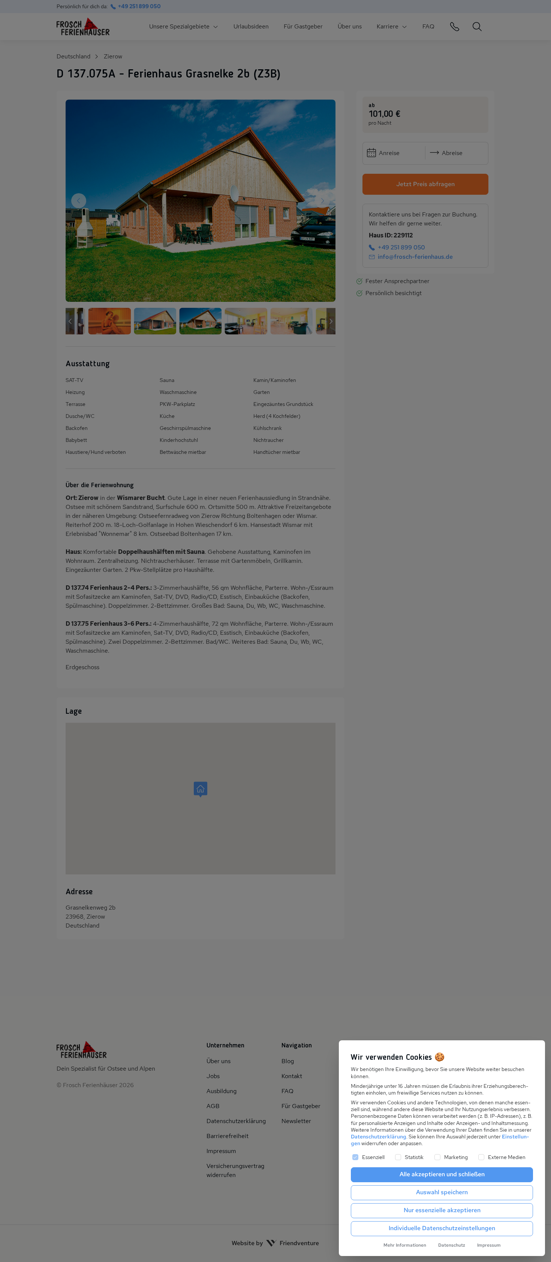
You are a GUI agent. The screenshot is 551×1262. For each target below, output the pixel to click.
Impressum (489, 1245)
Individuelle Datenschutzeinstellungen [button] (442, 1228)
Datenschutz (451, 1245)
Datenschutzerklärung (378, 1136)
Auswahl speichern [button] (442, 1192)
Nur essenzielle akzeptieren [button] (442, 1210)
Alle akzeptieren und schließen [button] (442, 1174)
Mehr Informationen (404, 1245)
